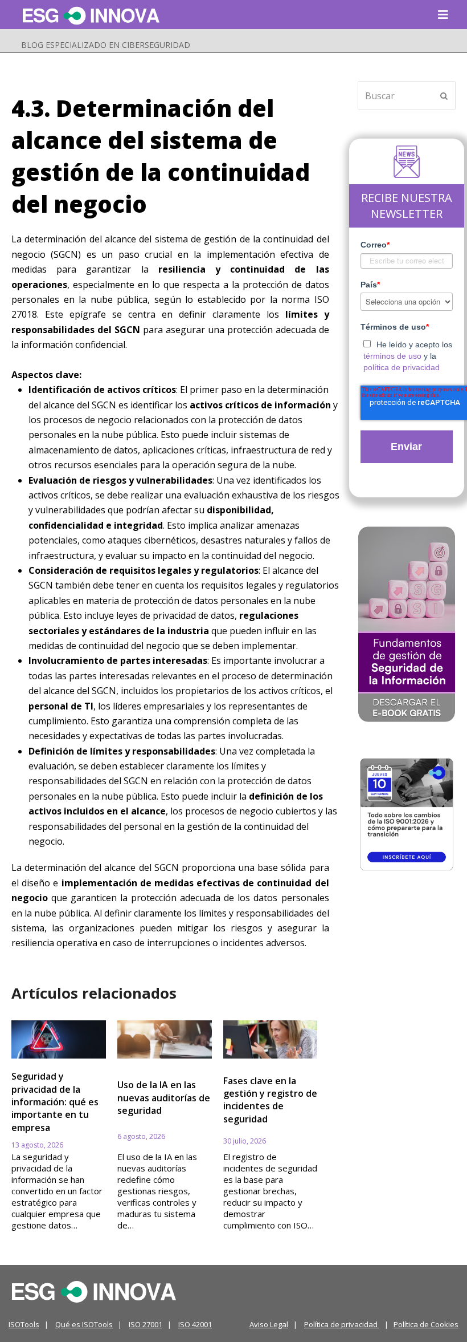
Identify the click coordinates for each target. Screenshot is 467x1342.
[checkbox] (407, 354)
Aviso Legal (268, 1324)
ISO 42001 (195, 1324)
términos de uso (392, 355)
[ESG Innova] (94, 1290)
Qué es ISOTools (84, 1324)
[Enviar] (444, 96)
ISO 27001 (145, 1324)
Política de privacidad (341, 1324)
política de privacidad (401, 367)
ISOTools (24, 1324)
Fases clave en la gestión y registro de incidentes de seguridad (270, 1100)
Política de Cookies (426, 1324)
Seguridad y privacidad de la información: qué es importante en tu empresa (55, 1102)
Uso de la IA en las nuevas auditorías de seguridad (163, 1098)
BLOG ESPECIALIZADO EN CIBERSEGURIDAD (105, 44)
